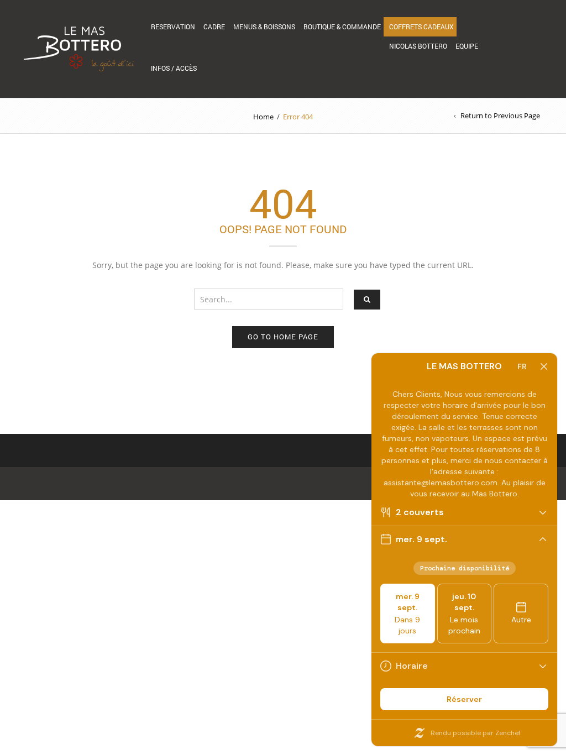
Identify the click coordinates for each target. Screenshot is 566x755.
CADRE (214, 26)
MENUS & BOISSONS (264, 26)
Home (263, 117)
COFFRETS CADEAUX (421, 26)
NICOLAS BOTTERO (418, 45)
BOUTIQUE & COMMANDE (342, 26)
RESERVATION (173, 26)
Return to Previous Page (500, 115)
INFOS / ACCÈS (174, 68)
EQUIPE (466, 45)
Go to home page (283, 336)
